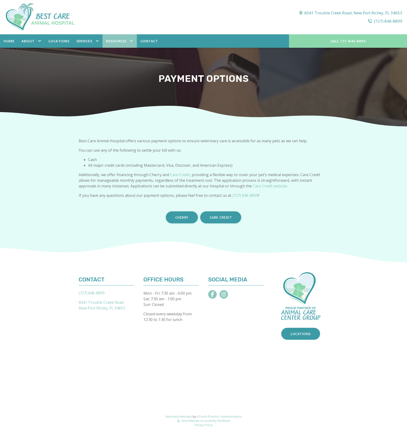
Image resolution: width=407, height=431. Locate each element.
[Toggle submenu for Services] (97, 41)
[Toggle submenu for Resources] (131, 41)
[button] (31, 41)
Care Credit (180, 174)
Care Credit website (270, 186)
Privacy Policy (203, 425)
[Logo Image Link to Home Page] (40, 16)
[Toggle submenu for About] (39, 41)
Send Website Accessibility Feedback (205, 421)
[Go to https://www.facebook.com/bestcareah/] (212, 294)
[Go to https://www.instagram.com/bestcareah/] (224, 294)
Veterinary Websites (178, 417)
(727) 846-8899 (388, 21)
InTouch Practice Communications (219, 417)
